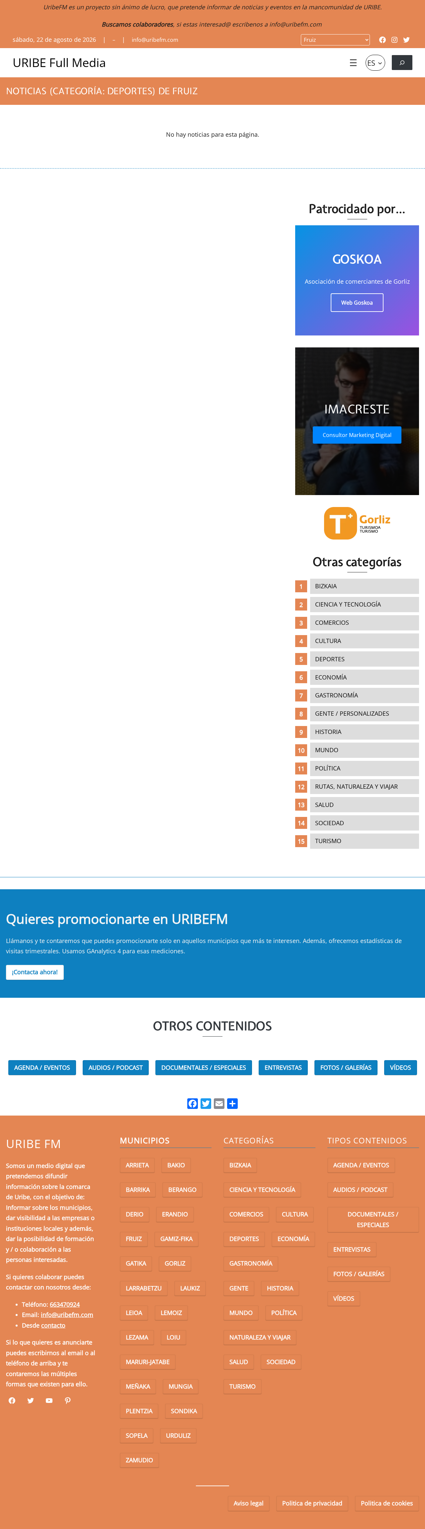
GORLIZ (175, 1263)
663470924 (65, 1304)
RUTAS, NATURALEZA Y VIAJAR (356, 786)
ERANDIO (175, 1214)
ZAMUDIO (139, 1460)
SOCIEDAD (329, 823)
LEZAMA (137, 1337)
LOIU (173, 1337)
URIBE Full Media (59, 62)
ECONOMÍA (331, 677)
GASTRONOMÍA (336, 695)
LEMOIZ (171, 1313)
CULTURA (328, 641)
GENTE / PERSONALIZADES (352, 713)
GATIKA (136, 1263)
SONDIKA (184, 1411)
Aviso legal (249, 1503)
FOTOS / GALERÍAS (346, 1067)
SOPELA (136, 1435)
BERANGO (182, 1190)
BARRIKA (138, 1190)
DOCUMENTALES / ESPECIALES (203, 1067)
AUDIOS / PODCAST (116, 1067)
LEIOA (134, 1313)
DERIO (134, 1214)
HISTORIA (328, 732)
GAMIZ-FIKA (176, 1239)
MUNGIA (181, 1386)
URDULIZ (178, 1435)
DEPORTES (330, 659)
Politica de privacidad (312, 1503)
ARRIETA (137, 1165)
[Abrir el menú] (353, 62)
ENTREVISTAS (283, 1067)
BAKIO (176, 1165)
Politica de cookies (387, 1503)
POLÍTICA (327, 768)
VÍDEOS (400, 1067)
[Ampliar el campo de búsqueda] (402, 62)
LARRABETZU (144, 1288)
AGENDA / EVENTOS (42, 1067)
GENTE (238, 1288)
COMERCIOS (332, 622)
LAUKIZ (190, 1288)
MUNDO (326, 750)
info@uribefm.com (295, 24)
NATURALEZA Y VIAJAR (260, 1337)
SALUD (324, 805)
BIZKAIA (326, 586)
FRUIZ (134, 1239)
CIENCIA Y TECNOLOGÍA (348, 604)
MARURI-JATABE (148, 1362)
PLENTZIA (139, 1411)
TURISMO (328, 841)
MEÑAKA (138, 1386)
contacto (53, 1325)
